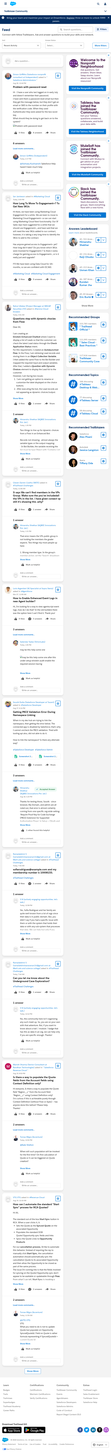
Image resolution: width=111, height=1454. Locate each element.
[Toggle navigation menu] (105, 11)
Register (71, 17)
